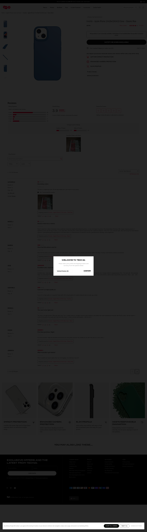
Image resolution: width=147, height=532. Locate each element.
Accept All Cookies (111, 526)
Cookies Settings (136, 526)
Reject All (125, 526)
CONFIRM (87, 271)
